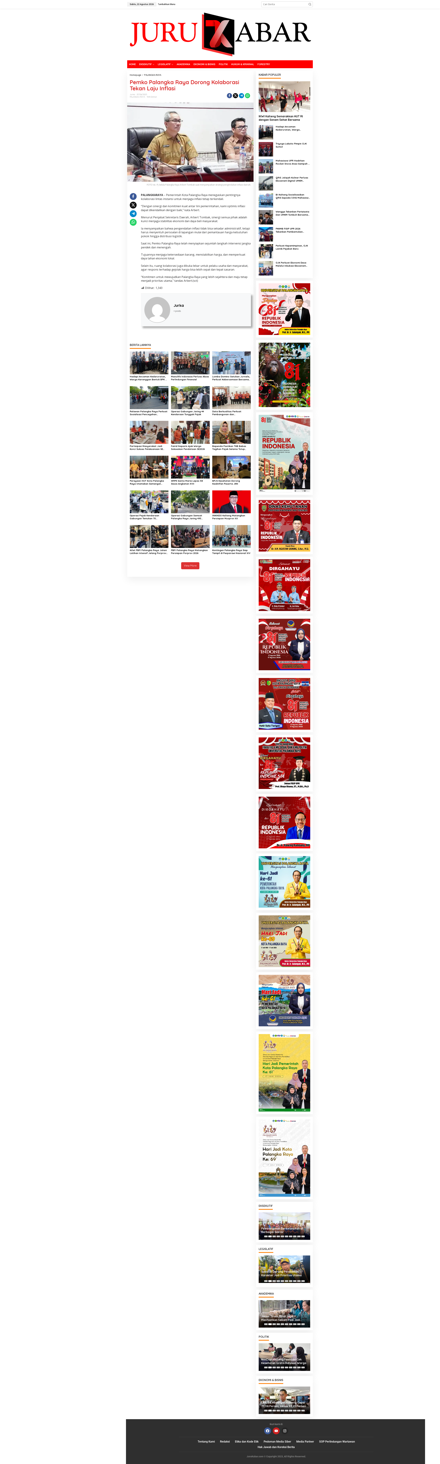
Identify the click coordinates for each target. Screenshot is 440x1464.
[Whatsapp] (247, 95)
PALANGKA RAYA (137, 97)
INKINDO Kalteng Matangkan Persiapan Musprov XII (228, 517)
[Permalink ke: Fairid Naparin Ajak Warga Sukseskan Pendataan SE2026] (190, 432)
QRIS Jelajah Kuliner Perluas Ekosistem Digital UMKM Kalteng (292, 179)
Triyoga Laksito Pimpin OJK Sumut (291, 145)
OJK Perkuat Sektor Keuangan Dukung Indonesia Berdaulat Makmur (281, 1404)
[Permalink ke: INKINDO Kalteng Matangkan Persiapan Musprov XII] (231, 501)
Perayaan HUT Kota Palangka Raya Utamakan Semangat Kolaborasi (147, 482)
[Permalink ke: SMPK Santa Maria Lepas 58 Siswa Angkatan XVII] (190, 466)
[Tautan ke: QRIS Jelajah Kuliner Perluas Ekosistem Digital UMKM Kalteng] (266, 183)
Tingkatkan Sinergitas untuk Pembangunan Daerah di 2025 (281, 1274)
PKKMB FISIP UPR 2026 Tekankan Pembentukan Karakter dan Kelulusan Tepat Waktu (293, 230)
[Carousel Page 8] (294, 1236)
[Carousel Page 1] (266, 1236)
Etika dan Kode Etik (246, 1441)
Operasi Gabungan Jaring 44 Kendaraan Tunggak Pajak (187, 413)
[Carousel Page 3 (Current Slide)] (274, 1236)
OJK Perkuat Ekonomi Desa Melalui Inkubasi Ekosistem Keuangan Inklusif (291, 264)
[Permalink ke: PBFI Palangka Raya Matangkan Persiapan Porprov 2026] (190, 536)
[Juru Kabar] (220, 34)
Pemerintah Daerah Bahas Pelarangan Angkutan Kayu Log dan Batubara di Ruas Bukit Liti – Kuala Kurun (283, 1230)
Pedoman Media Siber (277, 1441)
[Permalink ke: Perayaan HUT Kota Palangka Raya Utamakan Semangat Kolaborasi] (149, 466)
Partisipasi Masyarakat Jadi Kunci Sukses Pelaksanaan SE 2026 (146, 448)
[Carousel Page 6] (286, 1236)
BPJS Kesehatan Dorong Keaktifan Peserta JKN (226, 482)
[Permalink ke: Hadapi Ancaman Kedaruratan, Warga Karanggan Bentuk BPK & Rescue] (149, 362)
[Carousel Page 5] (282, 1236)
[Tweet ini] (235, 95)
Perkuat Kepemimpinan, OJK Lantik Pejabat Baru (292, 247)
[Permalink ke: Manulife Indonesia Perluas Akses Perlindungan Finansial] (190, 362)
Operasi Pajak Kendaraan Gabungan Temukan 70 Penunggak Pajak (144, 517)
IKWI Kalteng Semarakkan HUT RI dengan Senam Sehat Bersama (281, 118)
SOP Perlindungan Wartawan (337, 1441)
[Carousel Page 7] (290, 1236)
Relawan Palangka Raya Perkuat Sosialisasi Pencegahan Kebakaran (148, 413)
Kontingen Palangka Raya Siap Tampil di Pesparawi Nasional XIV (231, 551)
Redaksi (225, 1441)
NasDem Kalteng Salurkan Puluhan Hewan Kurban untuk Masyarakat (284, 1361)
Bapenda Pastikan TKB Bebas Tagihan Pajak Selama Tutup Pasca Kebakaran (229, 448)
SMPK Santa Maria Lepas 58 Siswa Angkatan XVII (187, 482)
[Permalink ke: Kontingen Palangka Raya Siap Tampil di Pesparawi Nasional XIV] (231, 536)
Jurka (179, 305)
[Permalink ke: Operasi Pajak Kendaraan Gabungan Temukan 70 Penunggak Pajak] (149, 501)
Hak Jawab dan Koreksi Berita (276, 1447)
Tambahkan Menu (166, 4)
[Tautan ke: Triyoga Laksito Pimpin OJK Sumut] (266, 149)
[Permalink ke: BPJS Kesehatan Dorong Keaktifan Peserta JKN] (231, 466)
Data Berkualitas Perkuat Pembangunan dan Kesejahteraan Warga (226, 413)
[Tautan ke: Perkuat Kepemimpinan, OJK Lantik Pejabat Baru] (266, 251)
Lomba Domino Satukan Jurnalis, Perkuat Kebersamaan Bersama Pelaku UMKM (231, 378)
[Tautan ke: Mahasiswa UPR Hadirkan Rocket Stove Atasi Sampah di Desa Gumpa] (266, 166)
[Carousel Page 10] (303, 1236)
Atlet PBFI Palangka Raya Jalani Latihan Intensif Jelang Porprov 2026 (148, 552)
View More (190, 565)
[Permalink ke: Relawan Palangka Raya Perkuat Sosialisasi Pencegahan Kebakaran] (149, 397)
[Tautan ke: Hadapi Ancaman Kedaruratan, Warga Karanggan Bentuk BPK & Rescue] (266, 132)
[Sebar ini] (229, 95)
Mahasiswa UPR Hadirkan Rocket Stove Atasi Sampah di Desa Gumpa (293, 162)
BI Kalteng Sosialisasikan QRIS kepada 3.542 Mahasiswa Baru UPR (293, 196)
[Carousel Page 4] (278, 1236)
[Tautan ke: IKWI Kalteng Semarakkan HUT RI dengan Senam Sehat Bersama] (284, 96)
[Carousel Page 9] (299, 1236)
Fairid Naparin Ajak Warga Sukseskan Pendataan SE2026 (188, 447)
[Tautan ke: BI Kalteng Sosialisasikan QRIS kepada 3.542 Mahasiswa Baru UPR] (266, 200)
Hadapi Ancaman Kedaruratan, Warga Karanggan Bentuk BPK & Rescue (148, 378)
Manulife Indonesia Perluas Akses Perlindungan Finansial (190, 378)
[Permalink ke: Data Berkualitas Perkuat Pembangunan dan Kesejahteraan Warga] (231, 397)
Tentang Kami (206, 1441)
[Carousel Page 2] (270, 1236)
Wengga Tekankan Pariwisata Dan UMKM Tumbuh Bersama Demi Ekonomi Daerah (292, 213)
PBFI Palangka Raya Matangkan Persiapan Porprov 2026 (189, 551)
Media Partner (305, 1441)
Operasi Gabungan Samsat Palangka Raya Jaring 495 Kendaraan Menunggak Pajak (188, 517)
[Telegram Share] (241, 95)
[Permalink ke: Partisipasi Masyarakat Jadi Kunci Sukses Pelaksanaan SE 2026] (149, 432)
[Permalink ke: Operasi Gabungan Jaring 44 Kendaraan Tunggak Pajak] (190, 397)
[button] (310, 4)
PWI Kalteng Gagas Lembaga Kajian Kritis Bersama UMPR (281, 1318)
